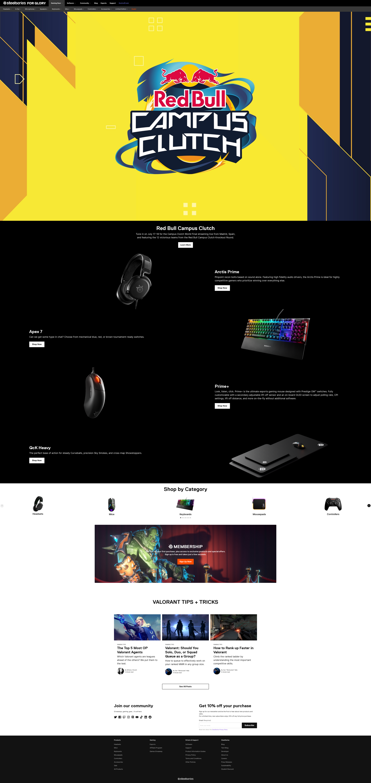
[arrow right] (369, 505)
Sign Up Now (186, 561)
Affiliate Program (156, 748)
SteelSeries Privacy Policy (220, 729)
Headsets (6, 9)
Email (205, 720)
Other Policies (191, 762)
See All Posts (185, 686)
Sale (115, 765)
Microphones (30, 9)
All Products (118, 769)
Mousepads (78, 9)
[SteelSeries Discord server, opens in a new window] (132, 717)
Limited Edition (121, 9)
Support (113, 3)
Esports (104, 3)
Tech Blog (224, 748)
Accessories (105, 9)
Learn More (185, 245)
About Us (224, 755)
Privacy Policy (191, 755)
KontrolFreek (124, 3)
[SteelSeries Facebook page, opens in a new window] (119, 717)
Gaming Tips (121, 644)
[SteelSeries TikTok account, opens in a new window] (141, 717)
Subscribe (249, 725)
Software (70, 3)
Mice (67, 9)
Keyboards (56, 9)
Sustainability (226, 765)
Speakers (43, 9)
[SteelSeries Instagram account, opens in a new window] (128, 717)
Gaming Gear (56, 3)
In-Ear (17, 9)
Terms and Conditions (193, 758)
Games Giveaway (156, 751)
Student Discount (227, 769)
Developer (225, 751)
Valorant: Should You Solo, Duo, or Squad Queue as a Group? (181, 652)
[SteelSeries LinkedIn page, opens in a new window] (145, 717)
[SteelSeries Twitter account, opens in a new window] (115, 717)
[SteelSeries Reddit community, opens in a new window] (150, 717)
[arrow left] (2, 505)
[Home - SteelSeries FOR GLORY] (24, 3)
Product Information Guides (195, 751)
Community (84, 3)
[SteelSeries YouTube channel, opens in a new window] (137, 717)
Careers (224, 758)
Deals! (134, 9)
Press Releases (226, 762)
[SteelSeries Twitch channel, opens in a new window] (124, 717)
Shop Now (222, 288)
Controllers (92, 9)
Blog (96, 3)
